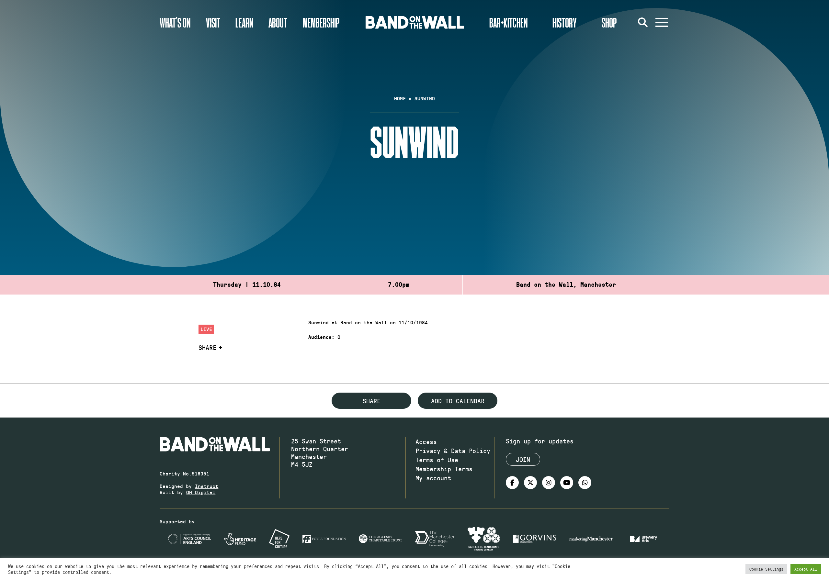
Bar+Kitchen (508, 22)
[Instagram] (548, 482)
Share (207, 347)
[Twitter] (530, 482)
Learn (244, 22)
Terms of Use (436, 459)
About (277, 22)
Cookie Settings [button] (766, 569)
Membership (321, 22)
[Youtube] (566, 482)
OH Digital (200, 492)
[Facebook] (512, 482)
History (564, 22)
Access (426, 441)
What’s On (175, 22)
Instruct (206, 486)
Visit (213, 22)
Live (206, 329)
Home (400, 98)
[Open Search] (643, 22)
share (371, 400)
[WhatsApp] (584, 482)
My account (433, 478)
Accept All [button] (805, 569)
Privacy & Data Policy (452, 450)
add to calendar (457, 400)
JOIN (523, 459)
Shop (609, 22)
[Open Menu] (661, 22)
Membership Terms (443, 468)
